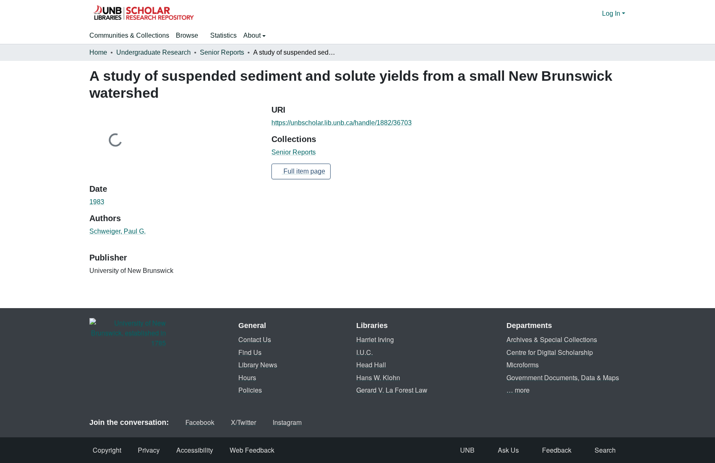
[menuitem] (190, 35)
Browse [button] (187, 35)
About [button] (252, 35)
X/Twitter (243, 422)
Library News (257, 364)
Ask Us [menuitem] (508, 450)
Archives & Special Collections (551, 339)
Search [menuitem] (605, 450)
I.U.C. (364, 352)
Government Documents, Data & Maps (562, 377)
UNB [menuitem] (467, 450)
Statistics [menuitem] (223, 35)
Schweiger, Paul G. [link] (117, 231)
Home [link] (98, 52)
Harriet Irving (375, 339)
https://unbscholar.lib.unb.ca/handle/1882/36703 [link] (341, 122)
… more (518, 390)
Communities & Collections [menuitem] (129, 35)
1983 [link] (96, 201)
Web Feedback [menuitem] (252, 450)
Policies (250, 390)
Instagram (287, 422)
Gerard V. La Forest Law (391, 390)
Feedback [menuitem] (556, 450)
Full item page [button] (303, 171)
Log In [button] (612, 13)
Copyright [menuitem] (107, 450)
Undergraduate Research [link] (153, 52)
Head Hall (371, 364)
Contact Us (254, 339)
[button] (143, 13)
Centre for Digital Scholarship (549, 352)
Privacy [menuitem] (149, 450)
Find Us (250, 352)
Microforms (522, 364)
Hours (247, 377)
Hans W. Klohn (378, 377)
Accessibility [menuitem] (194, 450)
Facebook (199, 422)
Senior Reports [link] (222, 52)
